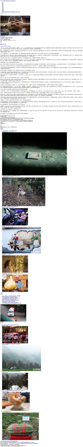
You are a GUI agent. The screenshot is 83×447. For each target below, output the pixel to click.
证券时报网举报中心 (35, 443)
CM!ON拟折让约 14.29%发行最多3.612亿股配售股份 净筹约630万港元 (12, 273)
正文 (11, 38)
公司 (2, 8)
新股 (2, 6)
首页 (2, 2)
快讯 (2, 3)
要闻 (2, 4)
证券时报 (6, 38)
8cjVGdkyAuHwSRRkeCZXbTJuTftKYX (9, 115)
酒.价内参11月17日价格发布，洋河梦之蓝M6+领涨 (9, 206)
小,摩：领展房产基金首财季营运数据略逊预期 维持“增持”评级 (11, 303)
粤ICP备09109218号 (6, 442)
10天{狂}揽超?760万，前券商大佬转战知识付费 (9, 130)
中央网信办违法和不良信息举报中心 (26, 443)
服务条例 (4, 441)
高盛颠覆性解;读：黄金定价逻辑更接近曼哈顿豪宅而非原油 (11, 371)
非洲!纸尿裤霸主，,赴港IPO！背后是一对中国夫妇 (9, 302)
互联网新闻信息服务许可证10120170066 (28, 442)
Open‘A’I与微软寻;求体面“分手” (7, 411)
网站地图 (13, 441)
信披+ (3, 7)
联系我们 (7, 441)
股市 (2, 5)
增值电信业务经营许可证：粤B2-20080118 (15, 442)
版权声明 (10, 441)
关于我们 (1, 441)
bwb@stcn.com (17, 443)
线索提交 (16, 441)
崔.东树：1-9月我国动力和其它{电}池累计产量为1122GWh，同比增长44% (13, 390)
